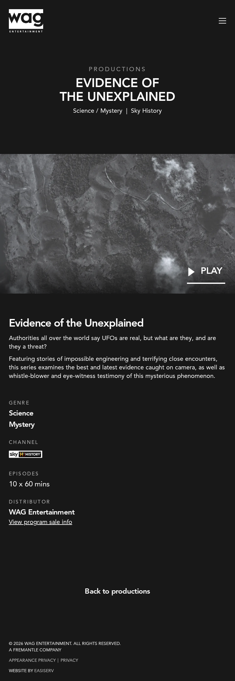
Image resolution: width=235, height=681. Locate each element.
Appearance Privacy (32, 660)
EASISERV (44, 671)
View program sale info (40, 522)
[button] (222, 21)
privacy (69, 660)
